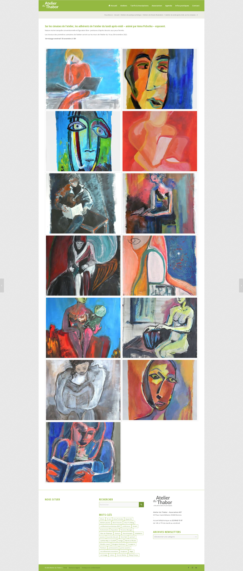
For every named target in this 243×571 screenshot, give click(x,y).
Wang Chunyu (133, 555)
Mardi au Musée (130, 541)
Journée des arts (112, 537)
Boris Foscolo (117, 523)
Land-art (132, 537)
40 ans (102, 519)
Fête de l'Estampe (106, 533)
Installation (138, 533)
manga (120, 541)
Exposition (114, 530)
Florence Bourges (126, 530)
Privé (65, 568)
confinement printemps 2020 (110, 526)
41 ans (109, 519)
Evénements (104, 530)
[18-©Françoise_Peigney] (160, 203)
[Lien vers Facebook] (188, 567)
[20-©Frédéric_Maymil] (160, 266)
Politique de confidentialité (91, 568)
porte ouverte (125, 548)
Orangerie (131, 544)
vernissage (103, 555)
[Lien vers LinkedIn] (196, 567)
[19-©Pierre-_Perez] (83, 266)
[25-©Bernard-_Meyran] (83, 452)
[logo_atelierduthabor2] (50, 5)
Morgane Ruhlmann (119, 544)
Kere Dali (124, 537)
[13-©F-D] (83, 79)
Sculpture (123, 551)
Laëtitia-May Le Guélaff (108, 541)
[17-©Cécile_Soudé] (83, 203)
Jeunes (102, 537)
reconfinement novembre (109, 551)
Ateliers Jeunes (105, 523)
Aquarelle (128, 519)
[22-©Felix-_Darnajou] (160, 328)
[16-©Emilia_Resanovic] (160, 141)
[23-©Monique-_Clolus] (83, 390)
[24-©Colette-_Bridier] (160, 390)
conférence (126, 526)
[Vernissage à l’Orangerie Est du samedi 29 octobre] (2, 285)
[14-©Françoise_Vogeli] (160, 79)
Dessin (135, 526)
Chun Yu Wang (129, 523)
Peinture (103, 548)
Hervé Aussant (128, 533)
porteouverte (113, 548)
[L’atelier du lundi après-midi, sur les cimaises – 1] (241, 285)
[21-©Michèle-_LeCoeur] (83, 328)
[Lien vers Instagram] (192, 567)
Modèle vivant (105, 544)
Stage (131, 551)
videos (112, 555)
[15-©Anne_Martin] (83, 141)
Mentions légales (74, 568)
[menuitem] (113, 5)
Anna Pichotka (118, 519)
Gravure (117, 533)
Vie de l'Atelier (122, 555)
